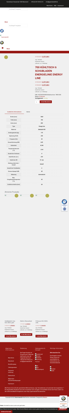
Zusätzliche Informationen (14, 111)
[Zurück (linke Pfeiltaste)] (3, 206)
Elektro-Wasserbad (26, 321)
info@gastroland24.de (26, 361)
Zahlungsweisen (12, 367)
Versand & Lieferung (11, 371)
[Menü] (66, 396)
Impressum (61, 5)
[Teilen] (63, 2)
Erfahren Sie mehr (6, 411)
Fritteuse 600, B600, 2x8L (42, 321)
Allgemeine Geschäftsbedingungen (13, 379)
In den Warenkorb (46, 101)
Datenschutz (11, 375)
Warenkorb (11, 361)
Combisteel (42, 96)
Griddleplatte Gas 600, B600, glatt (10, 321)
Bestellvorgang (12, 364)
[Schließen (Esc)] (67, 2)
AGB (55, 5)
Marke (28, 111)
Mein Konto (50, 5)
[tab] (14, 112)
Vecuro (45, 397)
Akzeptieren (62, 409)
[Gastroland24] (34, 37)
